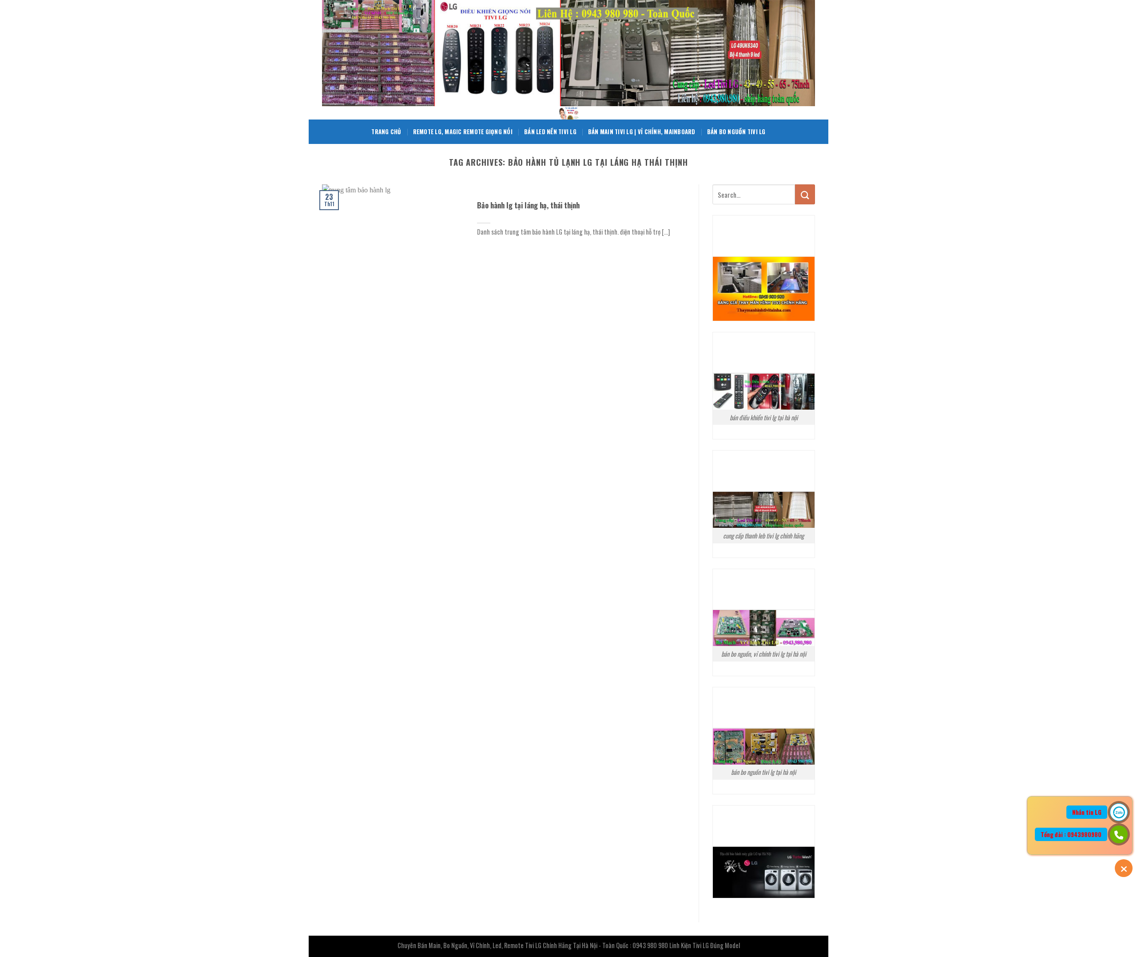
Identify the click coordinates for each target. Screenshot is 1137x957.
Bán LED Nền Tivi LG (550, 132)
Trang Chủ (386, 132)
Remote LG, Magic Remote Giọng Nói (463, 132)
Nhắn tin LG (1086, 812)
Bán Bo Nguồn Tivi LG (736, 132)
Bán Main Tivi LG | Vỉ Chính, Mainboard (642, 132)
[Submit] (805, 194)
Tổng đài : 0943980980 (1071, 834)
